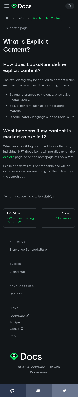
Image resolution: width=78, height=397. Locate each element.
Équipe (15, 322)
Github (15, 329)
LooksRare (17, 316)
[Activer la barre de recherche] (7, 6)
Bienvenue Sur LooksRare (28, 249)
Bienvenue (17, 272)
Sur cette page (17, 28)
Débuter (16, 294)
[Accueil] (7, 18)
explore (8, 157)
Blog (13, 335)
